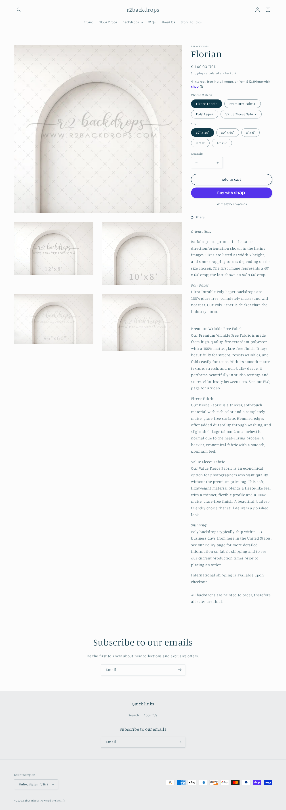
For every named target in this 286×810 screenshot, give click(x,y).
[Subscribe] (180, 669)
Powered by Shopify (52, 800)
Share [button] (200, 217)
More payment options (232, 204)
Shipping (197, 73)
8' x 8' (200, 143)
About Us (151, 715)
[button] (19, 9)
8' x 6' (250, 132)
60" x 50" (202, 132)
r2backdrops (31, 800)
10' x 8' (222, 143)
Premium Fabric (242, 103)
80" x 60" (227, 132)
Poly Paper (204, 114)
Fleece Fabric (206, 103)
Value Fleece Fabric (241, 114)
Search (133, 715)
